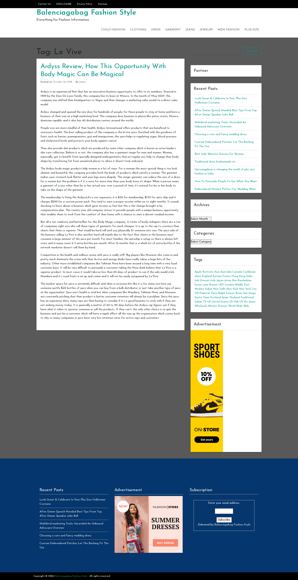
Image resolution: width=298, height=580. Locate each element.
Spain (225, 297)
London (229, 284)
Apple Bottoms (204, 272)
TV (204, 301)
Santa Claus (202, 297)
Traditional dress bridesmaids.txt (215, 161)
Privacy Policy (84, 4)
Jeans (190, 29)
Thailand (234, 297)
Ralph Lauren (226, 293)
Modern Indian (203, 289)
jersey (227, 280)
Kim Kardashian (242, 280)
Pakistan (204, 293)
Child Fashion (113, 29)
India (249, 276)
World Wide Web (238, 306)
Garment (173, 29)
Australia (226, 272)
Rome (238, 293)
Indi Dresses (202, 280)
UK (209, 301)
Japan (220, 280)
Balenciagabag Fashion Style (86, 12)
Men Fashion (229, 29)
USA (236, 301)
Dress (156, 29)
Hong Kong (238, 276)
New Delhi (219, 289)
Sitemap (102, 4)
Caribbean (249, 272)
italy (212, 280)
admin (82, 82)
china (198, 276)
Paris (214, 293)
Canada (237, 272)
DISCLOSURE (63, 4)
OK (197, 293)
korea (198, 284)
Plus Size (251, 29)
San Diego (249, 293)
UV (241, 301)
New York (232, 289)
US (231, 301)
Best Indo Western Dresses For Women (219, 154)
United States (220, 301)
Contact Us (44, 4)
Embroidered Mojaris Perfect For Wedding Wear (225, 189)
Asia (217, 272)
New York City (247, 289)
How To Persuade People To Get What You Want (226, 181)
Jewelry (206, 29)
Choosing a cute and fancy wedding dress (221, 134)
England (207, 276)
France (226, 276)
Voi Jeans (249, 301)
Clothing (138, 29)
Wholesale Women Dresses (211, 306)
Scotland (215, 297)
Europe (217, 276)
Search (252, 51)
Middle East (242, 284)
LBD (221, 284)
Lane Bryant (210, 284)
